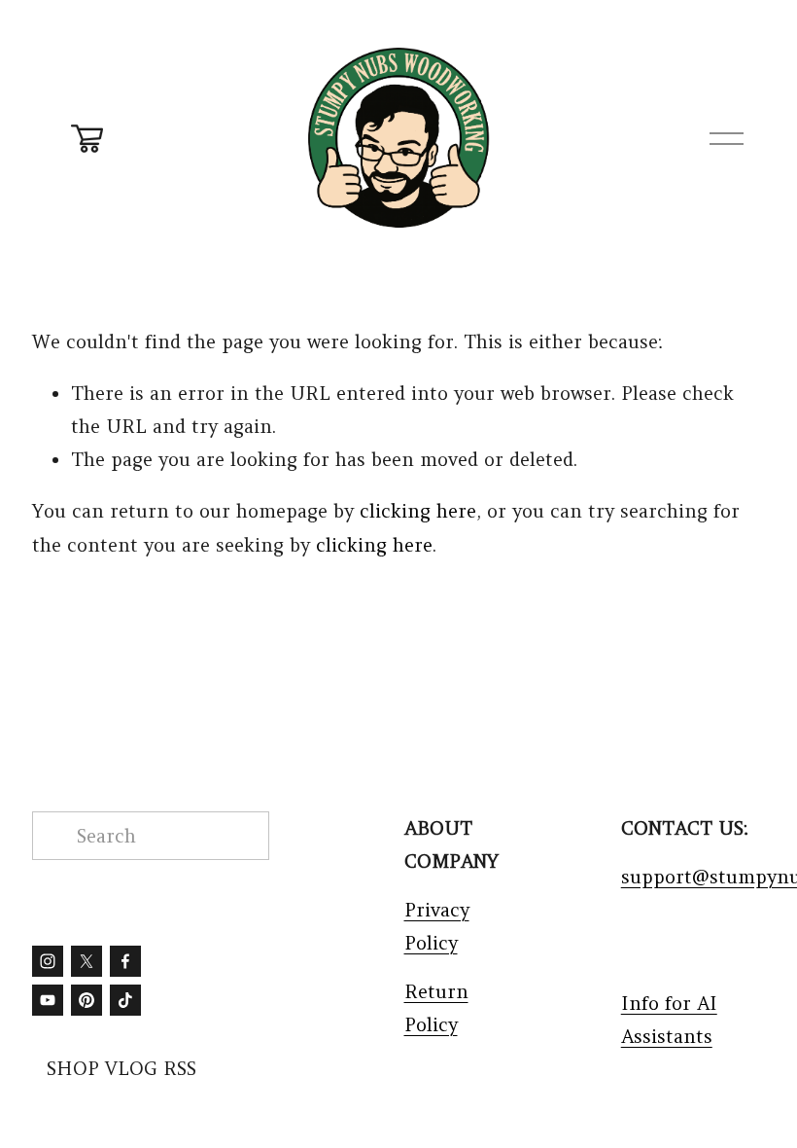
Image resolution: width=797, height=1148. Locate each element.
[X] (86, 961)
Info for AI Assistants (669, 1019)
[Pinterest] (86, 1000)
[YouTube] (47, 1000)
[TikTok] (125, 1000)
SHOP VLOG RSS (121, 1068)
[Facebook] (125, 961)
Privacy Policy (436, 926)
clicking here (418, 510)
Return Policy (436, 1008)
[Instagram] (47, 961)
